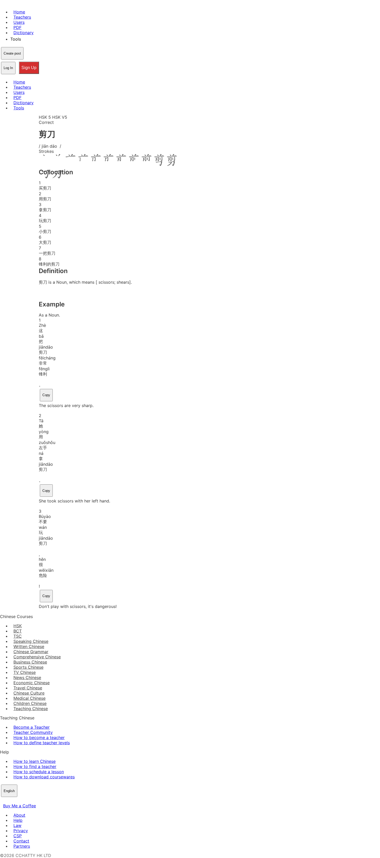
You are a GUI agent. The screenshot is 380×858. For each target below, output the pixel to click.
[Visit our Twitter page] (9, 800)
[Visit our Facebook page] (3, 800)
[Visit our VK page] (15, 800)
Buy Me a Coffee (19, 805)
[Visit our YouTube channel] (22, 800)
